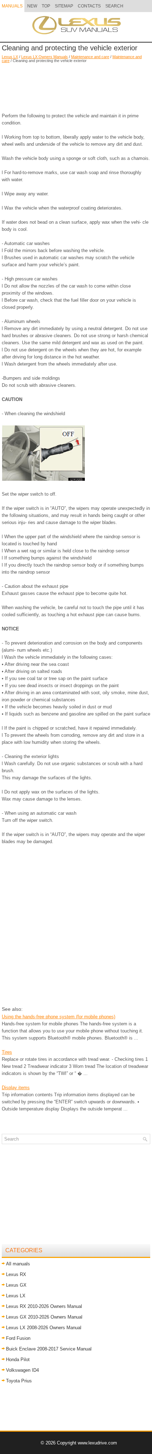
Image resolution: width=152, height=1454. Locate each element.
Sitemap (64, 6)
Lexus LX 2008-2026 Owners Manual (43, 1327)
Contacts (89, 6)
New (32, 6)
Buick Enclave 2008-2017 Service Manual (49, 1349)
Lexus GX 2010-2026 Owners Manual (44, 1317)
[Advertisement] (76, 84)
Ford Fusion (18, 1338)
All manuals (18, 1263)
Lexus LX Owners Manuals (44, 57)
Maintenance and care (90, 57)
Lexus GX (16, 1285)
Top (46, 6)
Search (114, 6)
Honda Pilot (18, 1359)
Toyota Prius (19, 1380)
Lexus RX (16, 1274)
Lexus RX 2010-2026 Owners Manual (44, 1306)
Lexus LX (10, 57)
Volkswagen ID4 (22, 1370)
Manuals (12, 6)
